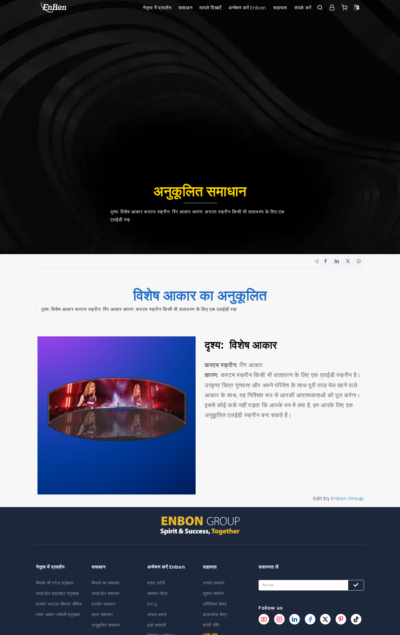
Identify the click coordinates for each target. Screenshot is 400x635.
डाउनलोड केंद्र (215, 614)
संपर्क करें (302, 7)
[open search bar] (320, 7)
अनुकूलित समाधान (106, 625)
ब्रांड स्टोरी (156, 583)
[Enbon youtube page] (264, 619)
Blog (152, 604)
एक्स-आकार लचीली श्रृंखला (58, 614)
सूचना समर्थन (213, 593)
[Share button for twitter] (348, 261)
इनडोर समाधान (103, 604)
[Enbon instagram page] (279, 619)
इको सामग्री (156, 625)
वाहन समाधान (102, 614)
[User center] (332, 7)
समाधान (185, 7)
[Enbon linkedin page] (294, 619)
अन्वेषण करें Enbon (247, 7)
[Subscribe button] (356, 585)
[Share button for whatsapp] (359, 261)
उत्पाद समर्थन (213, 583)
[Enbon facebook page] (310, 619)
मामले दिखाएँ (210, 7)
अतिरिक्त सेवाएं (214, 604)
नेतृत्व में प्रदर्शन (157, 7)
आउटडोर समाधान (105, 593)
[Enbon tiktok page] (356, 619)
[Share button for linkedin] (337, 261)
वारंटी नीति (211, 625)
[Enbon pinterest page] (341, 619)
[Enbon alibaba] (344, 7)
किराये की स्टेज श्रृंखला (54, 583)
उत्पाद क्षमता (157, 614)
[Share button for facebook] (326, 261)
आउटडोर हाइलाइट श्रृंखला (57, 593)
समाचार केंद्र (157, 593)
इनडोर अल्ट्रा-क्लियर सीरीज (59, 604)
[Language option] (357, 7)
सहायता (280, 7)
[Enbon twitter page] (325, 619)
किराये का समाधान (106, 583)
